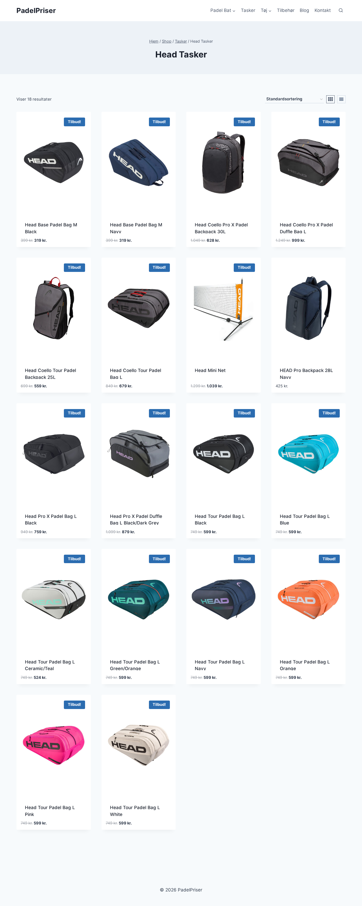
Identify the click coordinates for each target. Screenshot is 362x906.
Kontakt (323, 10)
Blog (304, 10)
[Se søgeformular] (341, 10)
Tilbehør (285, 10)
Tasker (248, 10)
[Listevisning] (341, 99)
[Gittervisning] (330, 99)
